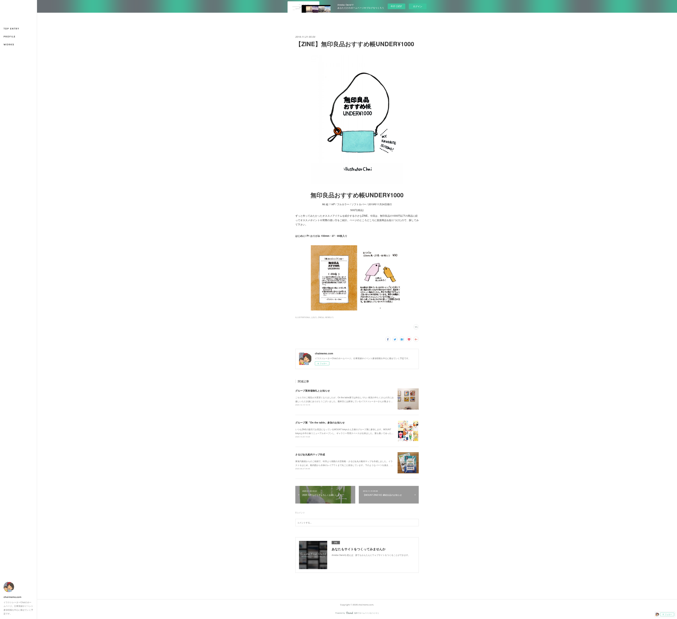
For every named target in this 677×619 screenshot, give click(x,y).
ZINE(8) (321, 317)
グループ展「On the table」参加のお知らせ (320, 422)
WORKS (9, 44)
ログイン (417, 6)
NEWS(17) (329, 317)
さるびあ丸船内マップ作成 (310, 454)
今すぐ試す (396, 6)
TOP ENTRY (11, 28)
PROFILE (10, 36)
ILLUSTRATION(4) (302, 317)
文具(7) (314, 317)
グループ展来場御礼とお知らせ (312, 390)
